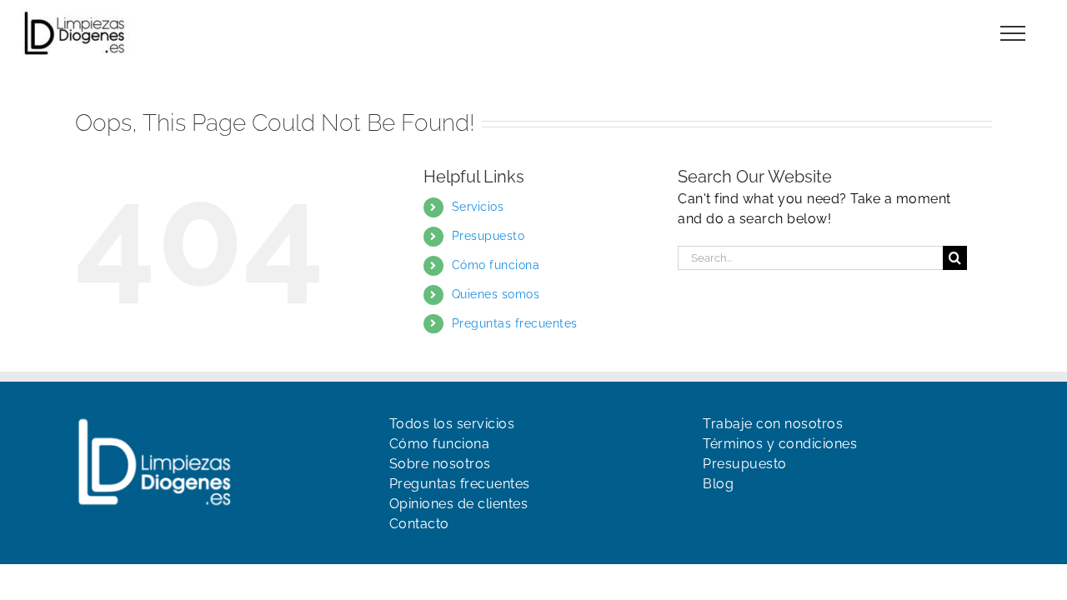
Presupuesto (488, 235)
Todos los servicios (452, 424)
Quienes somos (496, 294)
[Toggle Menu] (1013, 33)
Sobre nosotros (440, 464)
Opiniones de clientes (458, 504)
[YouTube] (740, 518)
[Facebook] (711, 518)
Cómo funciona (496, 265)
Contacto (419, 524)
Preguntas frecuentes (515, 323)
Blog (718, 484)
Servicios (478, 206)
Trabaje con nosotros (773, 424)
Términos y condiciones (780, 444)
